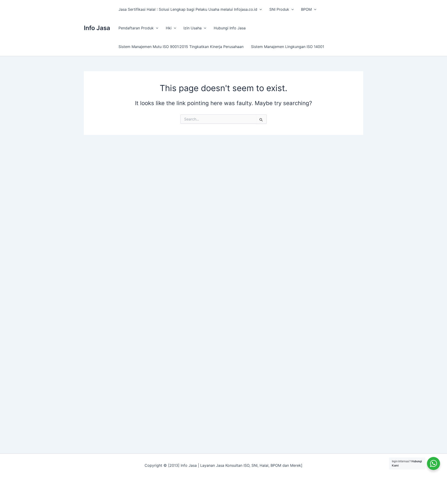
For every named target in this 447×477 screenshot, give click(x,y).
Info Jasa (97, 27)
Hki (169, 28)
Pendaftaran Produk (136, 28)
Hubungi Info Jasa (230, 28)
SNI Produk (279, 9)
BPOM (306, 9)
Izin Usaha (192, 28)
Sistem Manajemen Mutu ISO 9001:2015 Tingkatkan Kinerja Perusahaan (181, 46)
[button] (259, 9)
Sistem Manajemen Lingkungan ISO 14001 (287, 46)
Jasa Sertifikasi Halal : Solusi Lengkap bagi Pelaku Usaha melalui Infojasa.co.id (188, 9)
